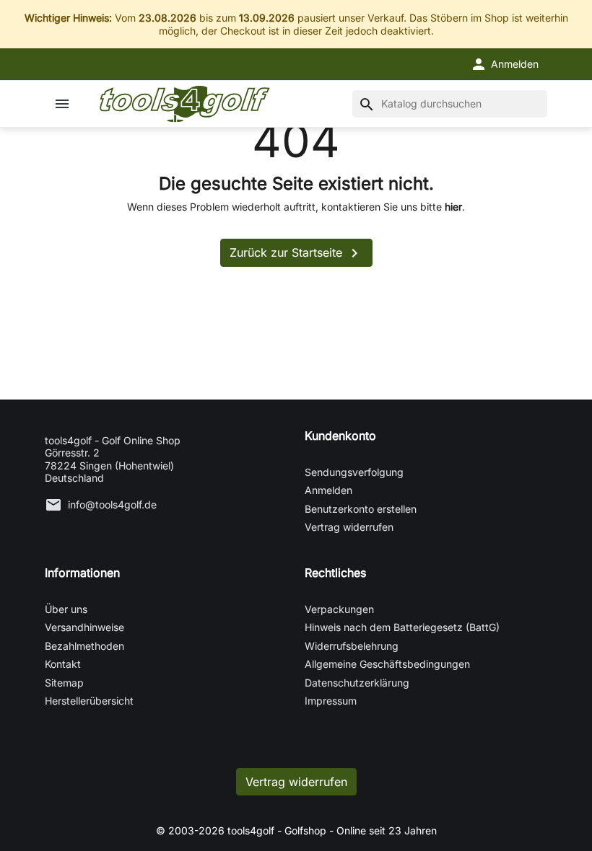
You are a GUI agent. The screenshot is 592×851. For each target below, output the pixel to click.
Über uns (66, 609)
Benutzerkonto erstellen (361, 509)
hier (453, 206)
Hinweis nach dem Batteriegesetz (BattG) (402, 627)
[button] (504, 64)
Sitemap (64, 682)
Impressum (331, 701)
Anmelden (328, 490)
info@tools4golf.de (112, 504)
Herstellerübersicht (89, 701)
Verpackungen (339, 609)
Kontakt (63, 664)
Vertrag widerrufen (349, 527)
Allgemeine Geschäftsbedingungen (387, 664)
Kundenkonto (340, 435)
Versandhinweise (84, 627)
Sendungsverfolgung (354, 472)
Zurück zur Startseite (296, 253)
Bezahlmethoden (84, 646)
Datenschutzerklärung (357, 682)
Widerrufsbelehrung (352, 646)
